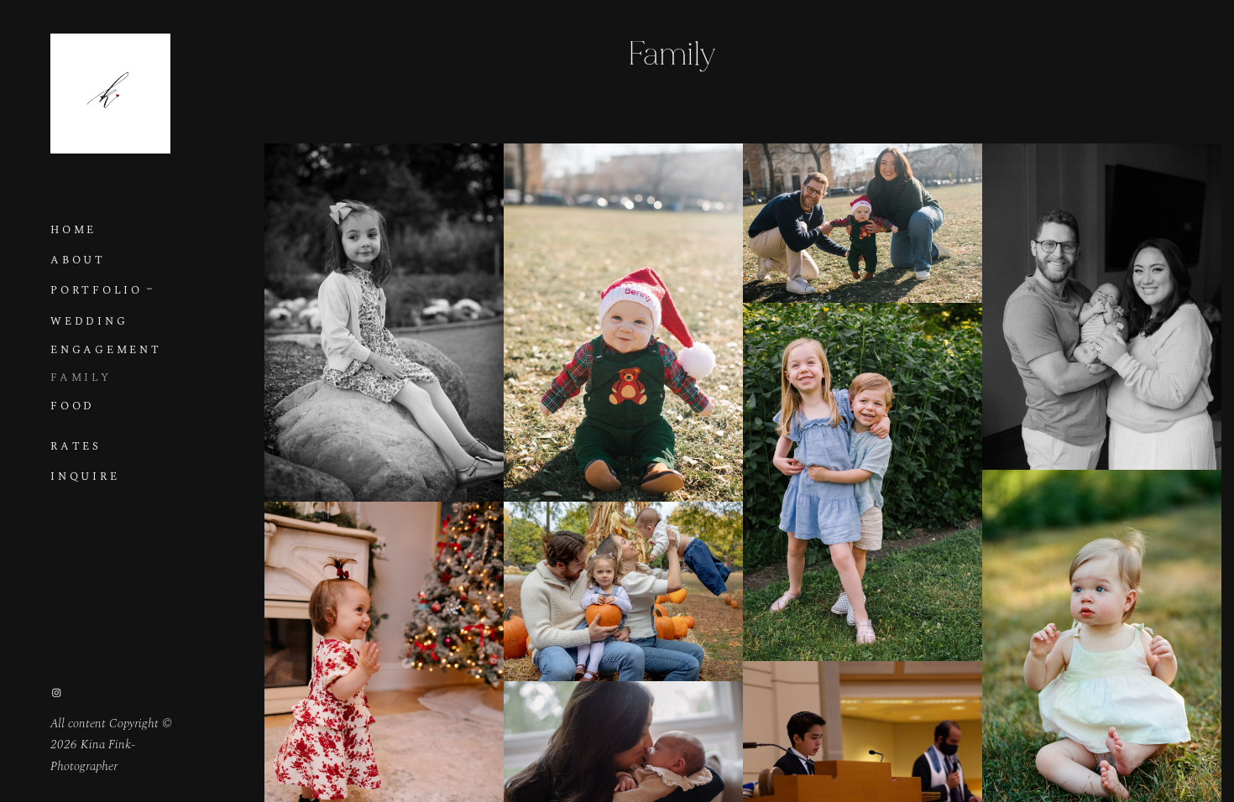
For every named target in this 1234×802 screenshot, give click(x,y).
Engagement (106, 350)
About (78, 260)
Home (73, 230)
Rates (76, 447)
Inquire (84, 477)
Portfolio (96, 291)
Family (81, 378)
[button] (150, 287)
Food (72, 406)
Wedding (89, 322)
